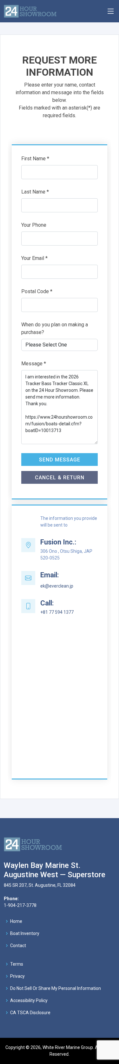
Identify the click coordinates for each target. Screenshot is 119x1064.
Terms (16, 964)
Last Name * (35, 192)
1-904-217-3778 (20, 905)
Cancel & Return (59, 478)
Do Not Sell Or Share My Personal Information (55, 988)
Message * (33, 364)
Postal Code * (36, 291)
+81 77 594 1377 (57, 612)
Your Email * (34, 258)
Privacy (17, 976)
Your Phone (33, 225)
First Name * (35, 159)
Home (16, 921)
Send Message (59, 460)
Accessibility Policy (29, 1000)
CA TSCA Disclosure (30, 1012)
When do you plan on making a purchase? (54, 328)
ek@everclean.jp (56, 586)
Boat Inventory (24, 933)
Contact (18, 945)
